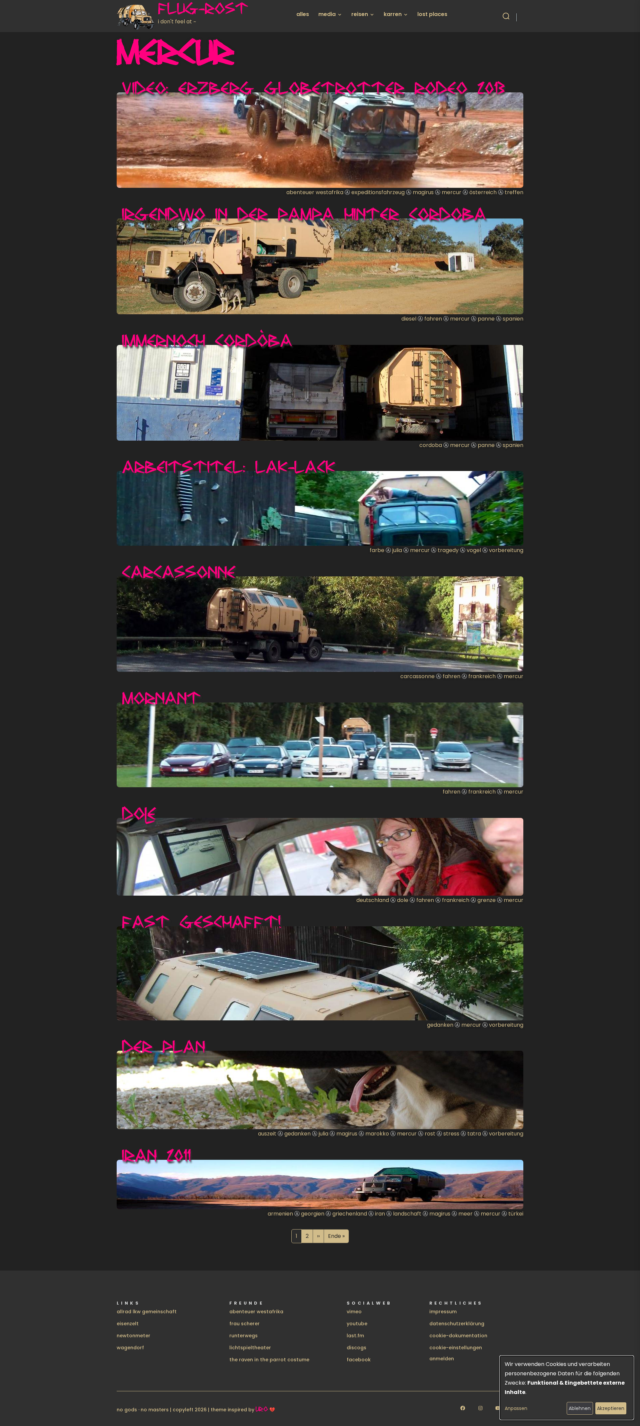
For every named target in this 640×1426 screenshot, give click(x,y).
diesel (408, 319)
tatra (474, 1133)
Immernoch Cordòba (207, 340)
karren (393, 14)
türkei (515, 1214)
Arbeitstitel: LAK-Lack (228, 466)
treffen (514, 192)
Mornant (161, 697)
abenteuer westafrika (314, 192)
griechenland (349, 1214)
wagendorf (130, 1347)
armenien (280, 1214)
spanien (513, 319)
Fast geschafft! (201, 921)
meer (465, 1214)
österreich (483, 192)
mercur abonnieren (119, 1251)
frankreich (482, 676)
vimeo (354, 1311)
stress (451, 1133)
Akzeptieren (610, 1408)
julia (397, 550)
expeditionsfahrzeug (378, 192)
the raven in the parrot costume (269, 1359)
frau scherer (244, 1323)
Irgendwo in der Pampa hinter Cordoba (304, 213)
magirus (423, 192)
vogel (474, 550)
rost (430, 1133)
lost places (432, 14)
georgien (312, 1214)
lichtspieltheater (250, 1347)
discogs (356, 1347)
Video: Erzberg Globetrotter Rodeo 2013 (313, 87)
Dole (139, 813)
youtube (357, 1323)
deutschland (372, 900)
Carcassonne (179, 571)
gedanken (440, 1025)
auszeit (267, 1133)
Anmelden (441, 1358)
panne (486, 319)
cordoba (430, 445)
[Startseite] (137, 16)
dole (402, 900)
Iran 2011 (156, 1155)
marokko (377, 1133)
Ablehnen (580, 1408)
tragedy (448, 550)
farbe (377, 550)
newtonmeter (133, 1335)
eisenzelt (128, 1323)
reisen (359, 14)
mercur (451, 192)
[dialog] (566, 1387)
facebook (359, 1359)
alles (302, 14)
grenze (486, 900)
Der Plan (163, 1046)
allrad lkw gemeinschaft (147, 1311)
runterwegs (243, 1335)
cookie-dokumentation (458, 1335)
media (327, 14)
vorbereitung (506, 550)
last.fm (355, 1335)
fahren (433, 319)
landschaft (407, 1214)
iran (380, 1214)
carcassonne (417, 676)
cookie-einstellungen (455, 1347)
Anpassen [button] (516, 1408)
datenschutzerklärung (456, 1323)
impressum (443, 1311)
